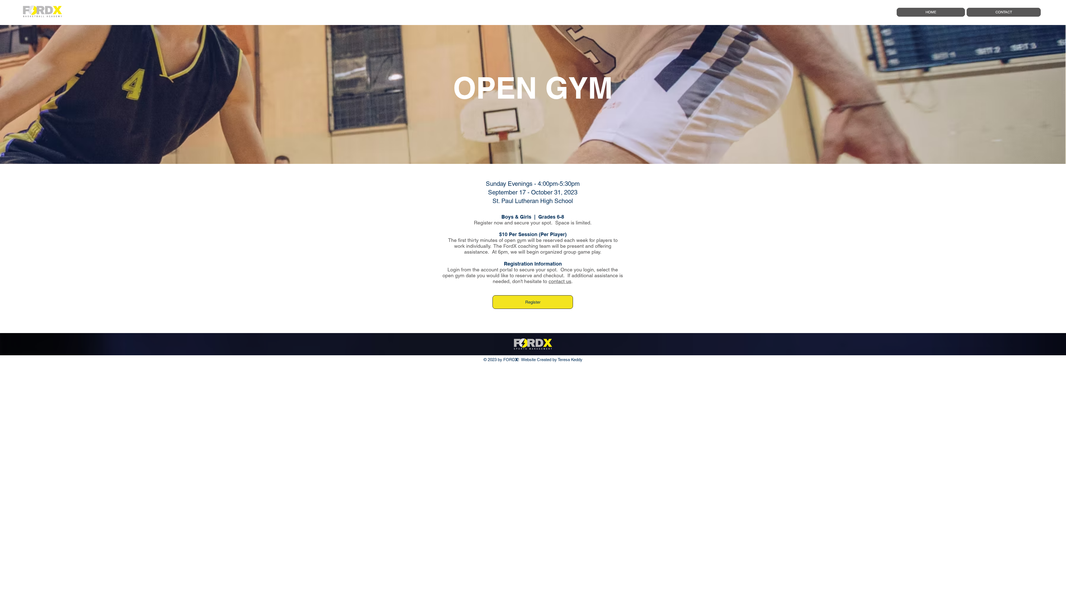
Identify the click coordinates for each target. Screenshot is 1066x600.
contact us (560, 281)
